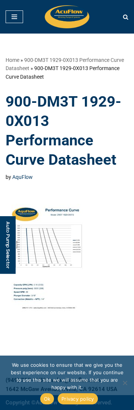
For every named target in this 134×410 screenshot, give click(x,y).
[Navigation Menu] (14, 16)
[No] (124, 383)
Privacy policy (77, 399)
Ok (47, 399)
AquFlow (22, 177)
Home (12, 60)
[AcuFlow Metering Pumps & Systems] (67, 16)
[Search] (125, 17)
